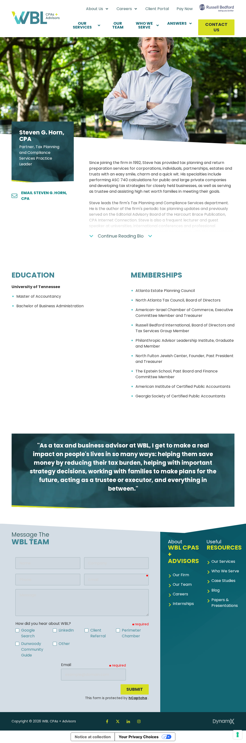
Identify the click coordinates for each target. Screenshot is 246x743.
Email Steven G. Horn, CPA (44, 195)
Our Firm (181, 575)
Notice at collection (93, 736)
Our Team (182, 584)
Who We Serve (225, 571)
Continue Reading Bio (121, 236)
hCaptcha (138, 698)
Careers (180, 594)
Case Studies (223, 580)
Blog (215, 590)
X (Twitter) (118, 721)
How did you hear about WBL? (43, 623)
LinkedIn (128, 721)
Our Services (223, 561)
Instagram (139, 721)
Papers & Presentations (224, 602)
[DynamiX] (223, 721)
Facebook (107, 721)
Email (66, 665)
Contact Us (216, 27)
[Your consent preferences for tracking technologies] (237, 734)
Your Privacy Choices (139, 736)
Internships (183, 603)
